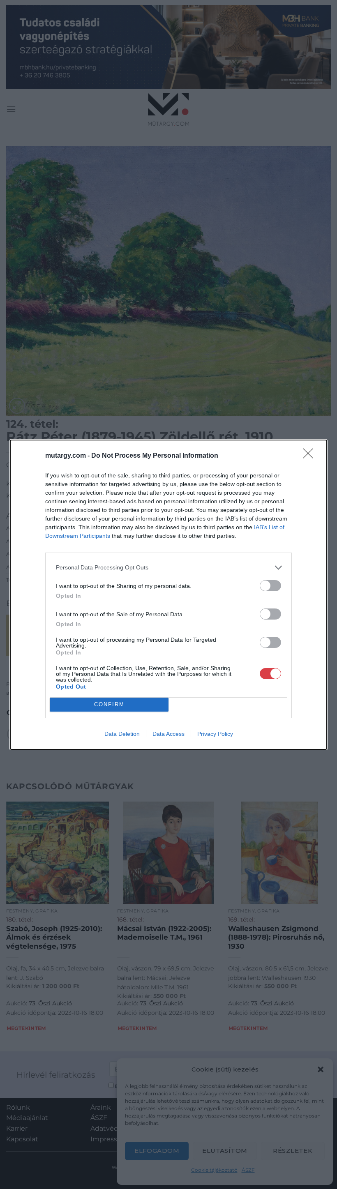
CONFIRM (109, 704)
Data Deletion (122, 733)
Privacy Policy (215, 733)
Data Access (168, 733)
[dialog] (168, 594)
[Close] (311, 456)
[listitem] (168, 567)
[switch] (270, 585)
